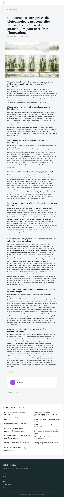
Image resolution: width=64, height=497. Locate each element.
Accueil (9, 9)
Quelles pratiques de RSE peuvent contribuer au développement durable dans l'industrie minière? (46, 431)
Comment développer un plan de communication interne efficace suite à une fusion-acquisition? (46, 414)
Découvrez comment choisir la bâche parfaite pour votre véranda (16, 442)
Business (14, 9)
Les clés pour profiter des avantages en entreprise (15, 413)
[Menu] (60, 2)
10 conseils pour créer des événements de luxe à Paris (47, 420)
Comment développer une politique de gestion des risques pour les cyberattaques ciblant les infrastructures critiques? (17, 436)
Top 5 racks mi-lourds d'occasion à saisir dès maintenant (16, 418)
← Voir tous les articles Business (16, 393)
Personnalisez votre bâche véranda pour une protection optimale (16, 423)
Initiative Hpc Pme (9, 465)
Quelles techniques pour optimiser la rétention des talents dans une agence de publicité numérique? (15, 449)
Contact (4, 487)
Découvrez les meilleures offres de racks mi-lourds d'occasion (46, 437)
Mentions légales (6, 484)
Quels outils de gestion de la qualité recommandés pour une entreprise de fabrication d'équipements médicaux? (14, 430)
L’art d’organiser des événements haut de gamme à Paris (45, 425)
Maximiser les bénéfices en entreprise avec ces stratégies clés (46, 442)
